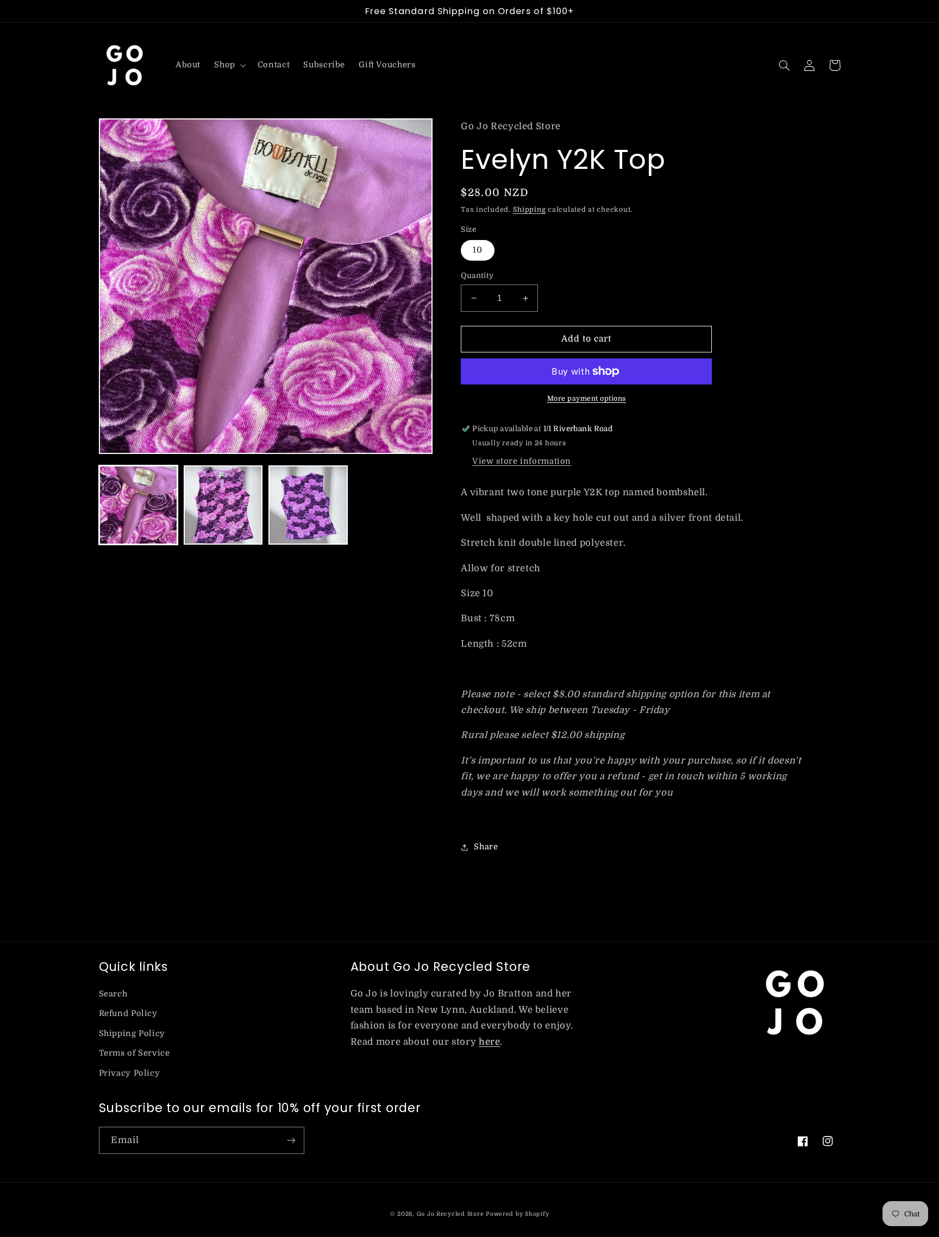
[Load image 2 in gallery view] (223, 505)
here (489, 1042)
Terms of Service (134, 1053)
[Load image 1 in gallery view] (138, 505)
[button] (229, 65)
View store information (521, 461)
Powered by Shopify (517, 1214)
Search (113, 994)
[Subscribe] (290, 1140)
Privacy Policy (129, 1073)
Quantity (477, 276)
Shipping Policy (132, 1033)
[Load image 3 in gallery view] (308, 505)
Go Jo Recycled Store (450, 1214)
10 (478, 250)
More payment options (587, 398)
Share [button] (486, 846)
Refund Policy (128, 1013)
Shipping (529, 209)
